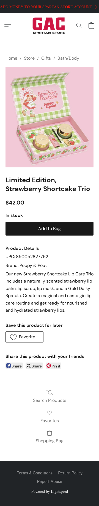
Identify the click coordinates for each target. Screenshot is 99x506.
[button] (50, 25)
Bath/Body (68, 58)
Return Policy (70, 473)
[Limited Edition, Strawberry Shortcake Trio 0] (50, 117)
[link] (49, 7)
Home (11, 58)
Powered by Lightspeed (49, 491)
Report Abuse (49, 481)
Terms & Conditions (35, 473)
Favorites (49, 421)
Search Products (49, 400)
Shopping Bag (50, 441)
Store (29, 58)
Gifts (46, 58)
